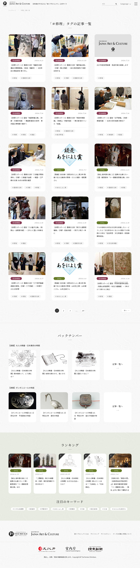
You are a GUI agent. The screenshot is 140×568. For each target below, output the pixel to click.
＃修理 (14, 78)
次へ (125, 310)
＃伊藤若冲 (44, 509)
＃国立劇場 (93, 509)
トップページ (12, 10)
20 (83, 310)
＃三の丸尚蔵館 (18, 509)
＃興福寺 (32, 509)
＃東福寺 (110, 135)
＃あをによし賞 (60, 187)
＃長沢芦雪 (59, 135)
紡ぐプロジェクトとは (81, 534)
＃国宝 (32, 135)
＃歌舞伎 (72, 509)
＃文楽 (82, 509)
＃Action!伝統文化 (119, 509)
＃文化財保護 (112, 243)
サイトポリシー (106, 534)
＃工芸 (104, 509)
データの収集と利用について (122, 534)
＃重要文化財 (25, 78)
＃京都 (66, 78)
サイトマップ (95, 534)
